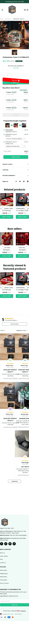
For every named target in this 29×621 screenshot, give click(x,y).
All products (8, 19)
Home (1, 19)
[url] (23, 611)
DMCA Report (18, 614)
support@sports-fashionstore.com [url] (9, 596)
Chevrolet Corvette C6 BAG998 (10, 378)
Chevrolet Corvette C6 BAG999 (10, 427)
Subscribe (15, 605)
